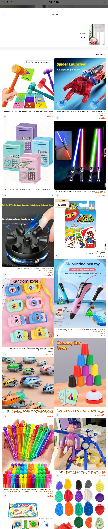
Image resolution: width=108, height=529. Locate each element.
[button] (57, 118)
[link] (80, 111)
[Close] (5, 14)
